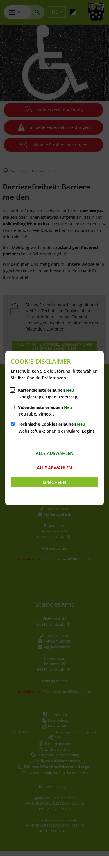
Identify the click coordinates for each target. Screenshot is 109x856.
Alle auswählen (55, 453)
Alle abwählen (54, 468)
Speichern (54, 482)
